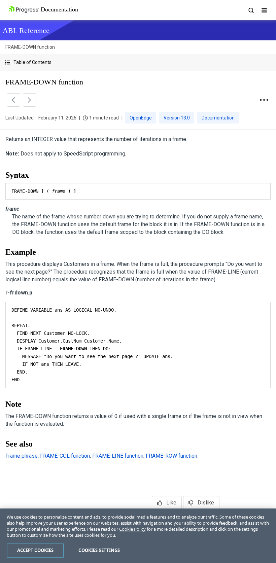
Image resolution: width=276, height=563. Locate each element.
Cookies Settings (99, 550)
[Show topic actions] (264, 100)
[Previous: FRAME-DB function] (13, 100)
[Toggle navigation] (264, 10)
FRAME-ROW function (171, 456)
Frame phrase (21, 456)
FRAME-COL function (65, 456)
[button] (138, 62)
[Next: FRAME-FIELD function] (30, 100)
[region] (138, 535)
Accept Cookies (35, 550)
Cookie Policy (132, 529)
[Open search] (251, 10)
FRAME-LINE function (117, 456)
